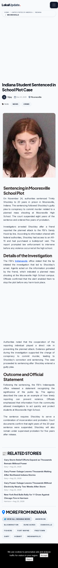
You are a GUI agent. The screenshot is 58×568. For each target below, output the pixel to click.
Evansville (46, 525)
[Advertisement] (29, 50)
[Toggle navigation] (54, 5)
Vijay (9, 97)
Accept (44, 555)
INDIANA (38, 12)
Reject (29, 559)
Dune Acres (29, 525)
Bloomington (11, 525)
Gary (6, 536)
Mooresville (36, 97)
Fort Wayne (23, 531)
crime (26, 104)
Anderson (40, 519)
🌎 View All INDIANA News (17, 519)
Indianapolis (21, 261)
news (15, 104)
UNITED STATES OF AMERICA (21, 12)
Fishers (8, 531)
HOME (6, 12)
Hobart (18, 536)
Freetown (40, 531)
